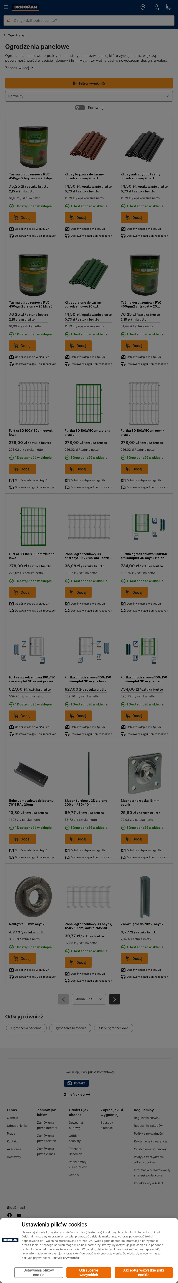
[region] (89, 1250)
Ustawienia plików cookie (38, 1272)
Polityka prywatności (65, 1257)
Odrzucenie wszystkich (88, 1272)
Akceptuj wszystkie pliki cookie (143, 1272)
